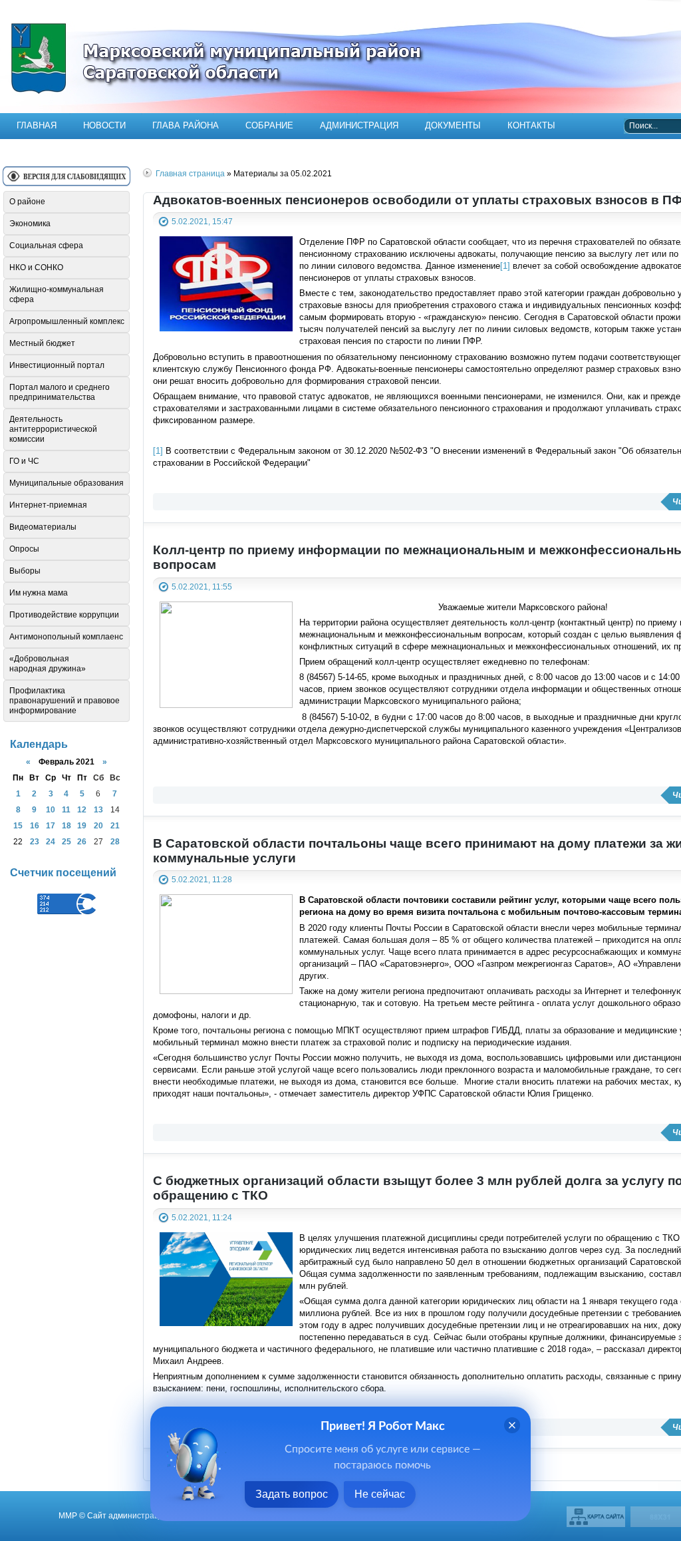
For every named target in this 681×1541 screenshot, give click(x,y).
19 (81, 825)
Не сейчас (379, 1494)
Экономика (30, 223)
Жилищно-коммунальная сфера (56, 294)
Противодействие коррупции (64, 614)
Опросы (24, 549)
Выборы (25, 571)
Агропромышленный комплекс (66, 321)
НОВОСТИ (104, 125)
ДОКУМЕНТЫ (453, 125)
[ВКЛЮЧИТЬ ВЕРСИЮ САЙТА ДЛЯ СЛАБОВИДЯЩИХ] (66, 181)
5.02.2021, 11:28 (202, 879)
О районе (27, 201)
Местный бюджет (42, 343)
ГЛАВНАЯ (37, 125)
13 (98, 809)
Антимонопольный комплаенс (66, 636)
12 (81, 809)
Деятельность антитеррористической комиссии (53, 429)
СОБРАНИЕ (269, 125)
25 (66, 841)
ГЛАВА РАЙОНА (185, 125)
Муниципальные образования (66, 483)
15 (18, 825)
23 (34, 841)
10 (50, 809)
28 (115, 841)
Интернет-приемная (48, 505)
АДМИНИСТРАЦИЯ (359, 125)
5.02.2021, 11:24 (202, 1217)
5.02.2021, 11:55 (202, 586)
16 (34, 825)
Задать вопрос (291, 1494)
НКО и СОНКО (36, 267)
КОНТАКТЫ (531, 125)
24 (50, 841)
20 (98, 825)
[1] (505, 266)
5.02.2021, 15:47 (202, 221)
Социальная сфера (46, 245)
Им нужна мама (38, 593)
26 (81, 841)
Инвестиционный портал (56, 365)
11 (66, 809)
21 (115, 825)
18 (66, 825)
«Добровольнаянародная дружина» (47, 663)
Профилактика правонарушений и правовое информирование (64, 700)
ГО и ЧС (24, 461)
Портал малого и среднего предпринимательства (59, 392)
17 (50, 825)
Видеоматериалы (42, 527)
